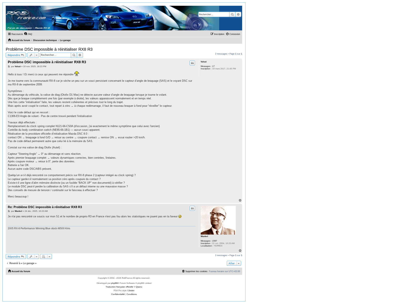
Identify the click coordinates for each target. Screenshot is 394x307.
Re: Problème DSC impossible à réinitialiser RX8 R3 (45, 207)
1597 (214, 241)
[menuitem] (28, 34)
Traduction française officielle (119, 287)
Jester (131, 290)
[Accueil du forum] (112, 18)
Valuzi (204, 62)
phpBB (114, 283)
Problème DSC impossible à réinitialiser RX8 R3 (49, 49)
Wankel (204, 236)
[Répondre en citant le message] (192, 63)
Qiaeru (139, 287)
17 (213, 66)
